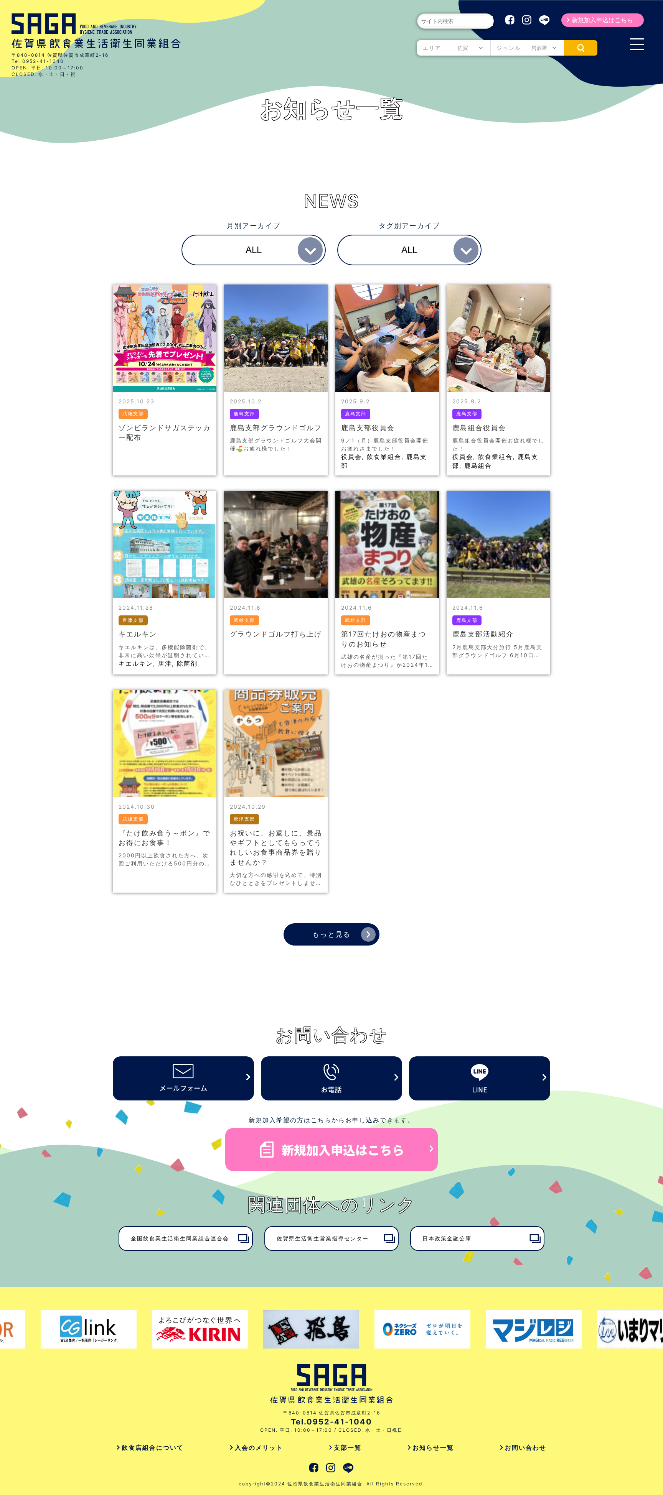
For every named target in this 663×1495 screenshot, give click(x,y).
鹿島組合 (478, 465)
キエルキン (136, 663)
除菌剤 (187, 663)
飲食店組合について (153, 1447)
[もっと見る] (368, 934)
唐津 (165, 663)
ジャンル (508, 47)
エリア (432, 47)
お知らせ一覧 (433, 1447)
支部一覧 (347, 1447)
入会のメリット (259, 1447)
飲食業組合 (384, 457)
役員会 (351, 457)
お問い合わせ (525, 1447)
